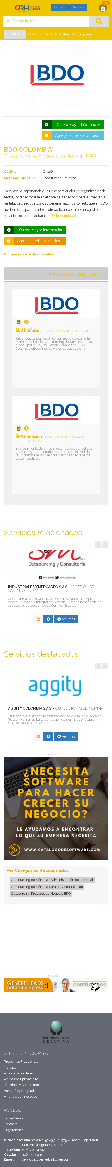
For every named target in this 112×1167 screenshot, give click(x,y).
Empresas (85, 34)
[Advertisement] (34, 940)
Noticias (10, 1067)
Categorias (67, 34)
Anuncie (59, 7)
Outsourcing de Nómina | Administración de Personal (52, 880)
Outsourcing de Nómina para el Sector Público (47, 887)
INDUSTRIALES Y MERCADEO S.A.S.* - (52, 589)
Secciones (14, 34)
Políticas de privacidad (21, 1079)
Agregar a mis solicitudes (76, 135)
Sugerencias (13, 1130)
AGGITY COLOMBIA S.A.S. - (55, 708)
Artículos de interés (19, 1073)
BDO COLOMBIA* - (54, 331)
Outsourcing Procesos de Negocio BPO (41, 893)
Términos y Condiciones (22, 1085)
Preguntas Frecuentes (21, 1061)
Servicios (51, 34)
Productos (35, 34)
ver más (27, 329)
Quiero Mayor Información (78, 125)
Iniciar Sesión (14, 1118)
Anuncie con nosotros (20, 1096)
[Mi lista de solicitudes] (103, 8)
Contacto (78, 7)
